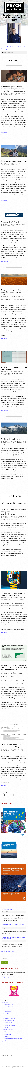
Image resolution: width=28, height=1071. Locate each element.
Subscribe (4, 962)
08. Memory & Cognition (7, 599)
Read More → (4, 132)
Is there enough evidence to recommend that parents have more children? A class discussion (13, 88)
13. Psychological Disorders (9, 1025)
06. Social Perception (7, 1034)
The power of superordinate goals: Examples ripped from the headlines (13, 292)
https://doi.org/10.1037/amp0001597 (9, 976)
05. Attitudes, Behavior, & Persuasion (11, 1033)
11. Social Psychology (15, 442)
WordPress (14, 1067)
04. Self (4, 1031)
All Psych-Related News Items (7, 951)
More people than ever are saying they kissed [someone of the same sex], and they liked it (14, 667)
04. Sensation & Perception (9, 1009)
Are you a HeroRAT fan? (10, 222)
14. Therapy (5, 1027)
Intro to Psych (13, 94)
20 (17, 795)
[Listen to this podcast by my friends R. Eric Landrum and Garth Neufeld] (14, 991)
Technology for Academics (8, 1041)
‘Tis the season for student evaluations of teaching (11, 746)
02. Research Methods (7, 673)
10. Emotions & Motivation (12, 674)
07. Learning (5, 1015)
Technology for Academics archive (10, 49)
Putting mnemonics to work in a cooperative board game (13, 594)
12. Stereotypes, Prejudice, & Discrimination (12, 1038)
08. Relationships (5, 517)
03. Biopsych (5, 1008)
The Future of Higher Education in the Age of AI (14, 368)
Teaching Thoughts (6, 374)
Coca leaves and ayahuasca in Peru (14, 161)
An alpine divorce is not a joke (12, 439)
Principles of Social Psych (17, 373)
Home (2, 47)
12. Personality (15, 517)
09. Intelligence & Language (9, 1018)
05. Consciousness (7, 1011)
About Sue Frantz (11, 47)
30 (19, 795)
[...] (17, 920)
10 (15, 795)
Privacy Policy (4, 1066)
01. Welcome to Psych (8, 1004)
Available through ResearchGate (8, 977)
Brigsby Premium (17, 1066)
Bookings (20, 47)
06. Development (6, 1013)
